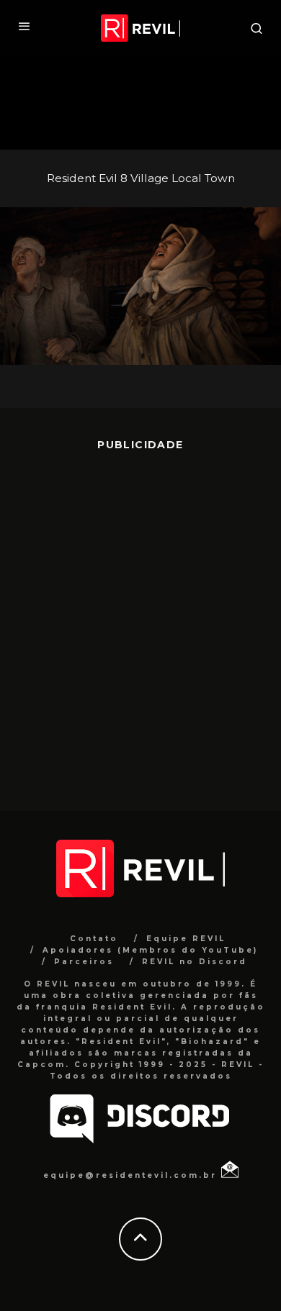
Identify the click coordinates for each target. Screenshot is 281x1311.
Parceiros (84, 961)
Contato (94, 938)
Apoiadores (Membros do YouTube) (150, 950)
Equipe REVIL (186, 938)
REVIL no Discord (194, 961)
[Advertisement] (140, 620)
